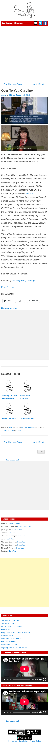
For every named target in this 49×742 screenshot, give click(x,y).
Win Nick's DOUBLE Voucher (11, 626)
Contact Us (12, 741)
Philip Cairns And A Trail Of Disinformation (16, 632)
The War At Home (7, 623)
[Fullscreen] (44, 679)
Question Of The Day (9, 645)
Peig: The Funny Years (11, 84)
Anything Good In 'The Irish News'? (14, 648)
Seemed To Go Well (24, 527)
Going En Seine (7, 636)
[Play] (4, 679)
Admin (3, 95)
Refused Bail (6, 629)
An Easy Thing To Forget (23, 280)
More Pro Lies (7, 287)
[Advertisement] (24, 53)
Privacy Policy (35, 741)
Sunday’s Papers (14, 524)
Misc (10, 427)
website (29, 193)
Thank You (18, 530)
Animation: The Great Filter (11, 639)
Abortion (24, 427)
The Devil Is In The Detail (10, 620)
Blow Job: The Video (8, 642)
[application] (24, 669)
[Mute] (40, 679)
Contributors (23, 741)
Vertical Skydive (40, 84)
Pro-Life (31, 427)
